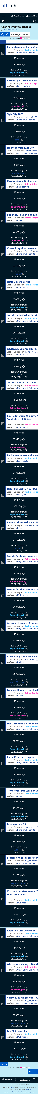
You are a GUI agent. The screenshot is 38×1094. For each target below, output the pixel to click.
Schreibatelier (31, 150)
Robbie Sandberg (18, 408)
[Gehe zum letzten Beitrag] (27, 72)
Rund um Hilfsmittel (26, 52)
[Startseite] (19, 6)
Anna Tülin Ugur (17, 682)
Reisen (20, 220)
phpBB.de (28, 1089)
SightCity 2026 (15, 114)
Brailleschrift (23, 186)
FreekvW (28, 251)
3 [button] (24, 38)
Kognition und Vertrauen (21, 930)
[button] (29, 38)
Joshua (28, 525)
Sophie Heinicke (18, 72)
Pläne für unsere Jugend (20, 757)
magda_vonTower (18, 883)
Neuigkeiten (22, 494)
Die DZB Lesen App (17, 1031)
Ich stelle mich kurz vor (20, 147)
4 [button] (26, 38)
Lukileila (28, 827)
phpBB (12, 1087)
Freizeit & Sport (24, 86)
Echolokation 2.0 (16, 824)
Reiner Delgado (17, 106)
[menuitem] (3, 15)
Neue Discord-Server (18, 281)
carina (27, 117)
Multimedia (22, 287)
